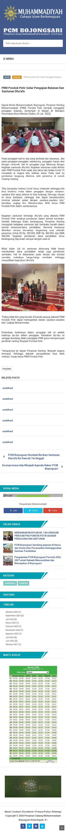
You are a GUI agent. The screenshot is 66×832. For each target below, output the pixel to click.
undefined (7, 388)
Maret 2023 (11, 623)
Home (6, 77)
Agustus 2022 (12, 633)
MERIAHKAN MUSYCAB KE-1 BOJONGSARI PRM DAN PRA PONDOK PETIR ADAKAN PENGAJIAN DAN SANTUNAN (36, 535)
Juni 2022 (10, 641)
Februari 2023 (12, 626)
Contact (16, 811)
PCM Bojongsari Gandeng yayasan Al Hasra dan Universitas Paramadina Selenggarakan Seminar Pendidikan (37, 548)
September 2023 (13, 615)
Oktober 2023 (12, 612)
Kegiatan (17, 77)
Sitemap (56, 811)
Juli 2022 (10, 637)
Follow (34, 510)
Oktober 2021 (12, 644)
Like (15, 510)
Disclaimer (28, 811)
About (7, 811)
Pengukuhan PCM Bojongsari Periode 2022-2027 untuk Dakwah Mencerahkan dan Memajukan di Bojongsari (38, 560)
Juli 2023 (10, 619)
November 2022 (13, 630)
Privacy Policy (42, 811)
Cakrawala (10, 583)
